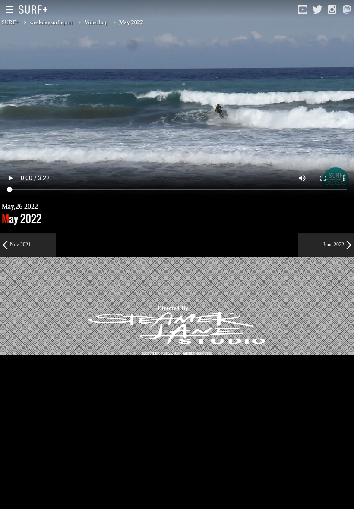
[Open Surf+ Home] (35, 9)
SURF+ (10, 22)
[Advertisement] (157, 280)
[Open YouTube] (302, 9)
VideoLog (96, 22)
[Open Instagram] (332, 9)
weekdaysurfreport (51, 22)
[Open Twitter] (317, 9)
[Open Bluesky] (346, 9)
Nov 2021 (20, 245)
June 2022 (333, 245)
